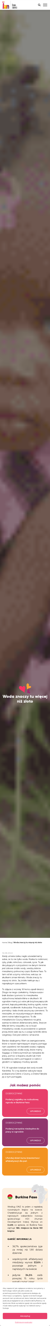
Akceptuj (25, 1316)
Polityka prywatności (23, 1322)
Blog (10, 942)
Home (4, 942)
